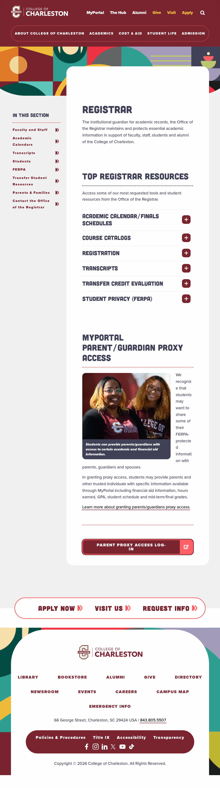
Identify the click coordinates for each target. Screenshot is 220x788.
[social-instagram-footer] (96, 748)
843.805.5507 (153, 720)
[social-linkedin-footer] (105, 748)
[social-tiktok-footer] (131, 748)
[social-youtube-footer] (122, 748)
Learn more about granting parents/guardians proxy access (135, 507)
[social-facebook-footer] (87, 748)
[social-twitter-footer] (114, 748)
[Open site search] (202, 12)
